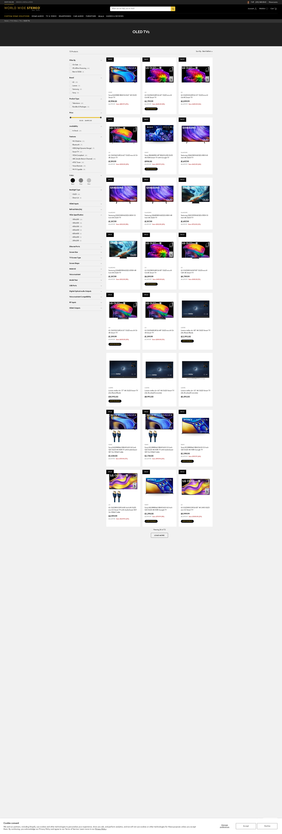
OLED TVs (26, 21)
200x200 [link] (76, 241)
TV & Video (13, 21)
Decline (267, 826)
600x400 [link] (77, 234)
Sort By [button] (199, 51)
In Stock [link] (76, 131)
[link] (72, 181)
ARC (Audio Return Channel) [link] (84, 159)
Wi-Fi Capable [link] (78, 169)
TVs (20, 21)
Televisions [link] (77, 103)
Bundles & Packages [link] (80, 107)
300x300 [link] (77, 223)
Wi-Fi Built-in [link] (78, 141)
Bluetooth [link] (77, 145)
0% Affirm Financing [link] (80, 68)
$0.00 (81, 120)
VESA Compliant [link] (79, 155)
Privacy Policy (100, 829)
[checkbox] (70, 65)
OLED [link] (76, 194)
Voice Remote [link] (79, 166)
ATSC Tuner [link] (78, 162)
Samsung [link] (77, 89)
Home (6, 21)
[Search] (173, 9)
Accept (246, 826)
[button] (274, 9)
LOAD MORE (159, 535)
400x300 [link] (77, 226)
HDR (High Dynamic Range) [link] (83, 148)
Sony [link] (75, 93)
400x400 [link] (77, 230)
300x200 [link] (77, 219)
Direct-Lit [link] (76, 198)
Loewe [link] (76, 86)
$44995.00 (88, 120)
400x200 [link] (76, 237)
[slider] (70, 118)
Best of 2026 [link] (78, 72)
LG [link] (75, 82)
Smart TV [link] (77, 152)
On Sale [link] (76, 65)
